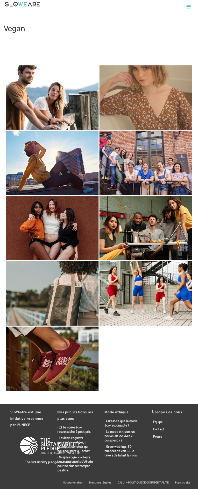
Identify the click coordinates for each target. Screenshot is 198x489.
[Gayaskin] (155, 286)
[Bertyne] (61, 221)
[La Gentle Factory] (155, 155)
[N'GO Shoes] (61, 351)
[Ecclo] (155, 221)
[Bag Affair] (61, 286)
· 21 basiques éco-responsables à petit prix (74, 429)
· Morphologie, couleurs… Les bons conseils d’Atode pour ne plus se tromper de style (75, 463)
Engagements (108, 48)
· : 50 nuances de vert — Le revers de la (121, 450)
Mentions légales (99, 482)
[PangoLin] (61, 90)
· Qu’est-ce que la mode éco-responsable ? (121, 423)
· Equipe (157, 422)
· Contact (158, 429)
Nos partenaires (72, 482)
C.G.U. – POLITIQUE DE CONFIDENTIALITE (143, 482)
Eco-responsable (133, 48)
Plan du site (182, 482)
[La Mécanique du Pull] (61, 155)
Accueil (90, 48)
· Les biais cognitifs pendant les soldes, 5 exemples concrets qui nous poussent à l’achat (73, 444)
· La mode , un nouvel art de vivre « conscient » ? (120, 435)
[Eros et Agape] (155, 90)
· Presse (157, 436)
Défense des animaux (163, 48)
